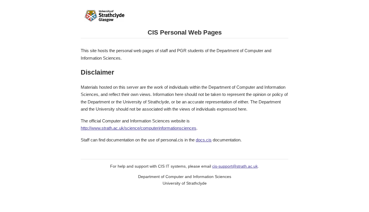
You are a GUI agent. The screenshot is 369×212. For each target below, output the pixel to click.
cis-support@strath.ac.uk (235, 166)
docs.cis (204, 139)
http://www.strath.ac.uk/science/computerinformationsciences (138, 128)
